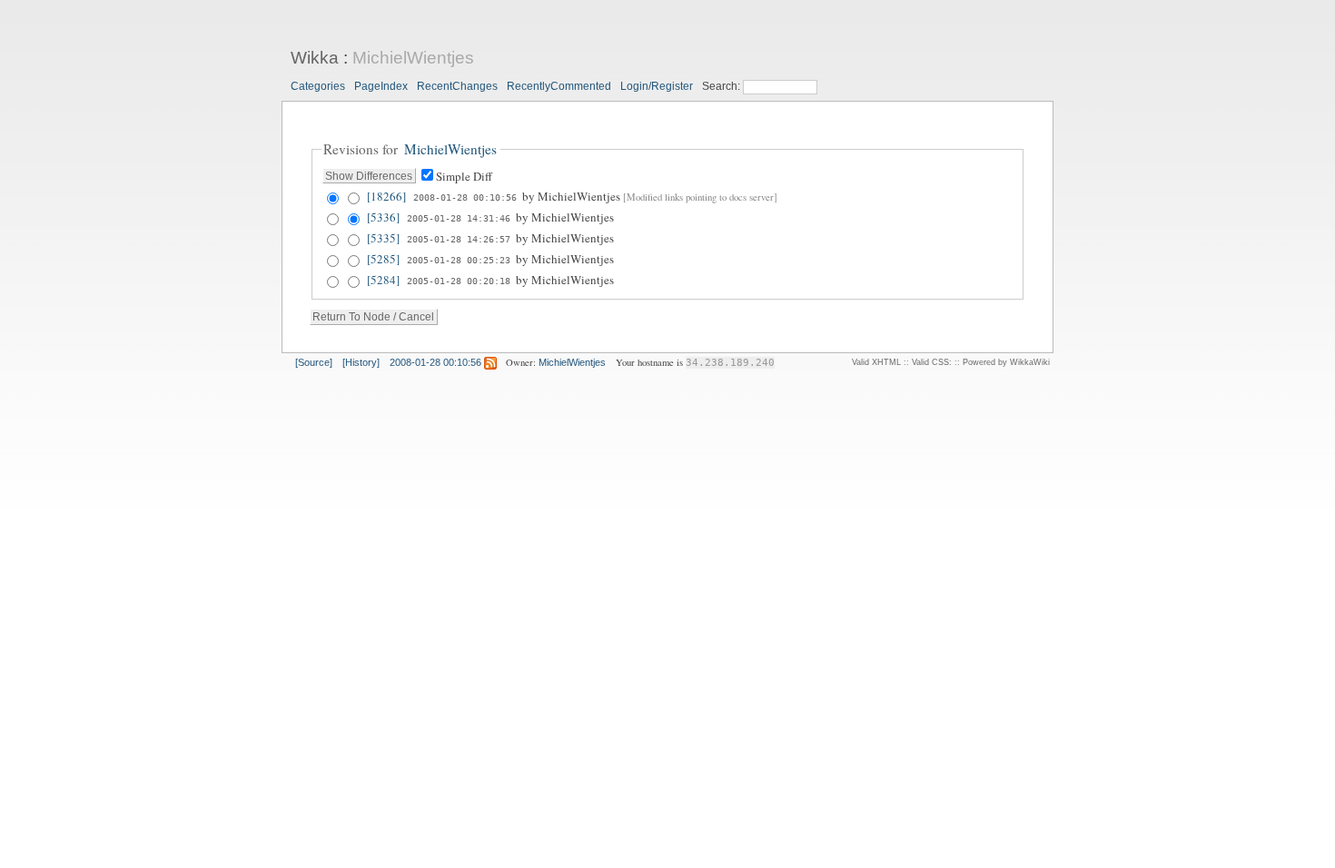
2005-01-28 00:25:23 (458, 259)
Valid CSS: (932, 362)
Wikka (315, 57)
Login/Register (656, 86)
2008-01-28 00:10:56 (465, 197)
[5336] (383, 217)
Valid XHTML (876, 362)
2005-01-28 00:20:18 (458, 280)
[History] (361, 362)
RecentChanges (457, 86)
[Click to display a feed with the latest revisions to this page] (490, 362)
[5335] (383, 238)
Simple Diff (464, 176)
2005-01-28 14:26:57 (458, 238)
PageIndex (381, 86)
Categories (318, 86)
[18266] (386, 196)
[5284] (383, 279)
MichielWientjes (413, 57)
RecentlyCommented (559, 86)
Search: (722, 86)
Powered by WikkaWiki (1006, 362)
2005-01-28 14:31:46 (458, 217)
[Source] (313, 362)
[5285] (383, 259)
